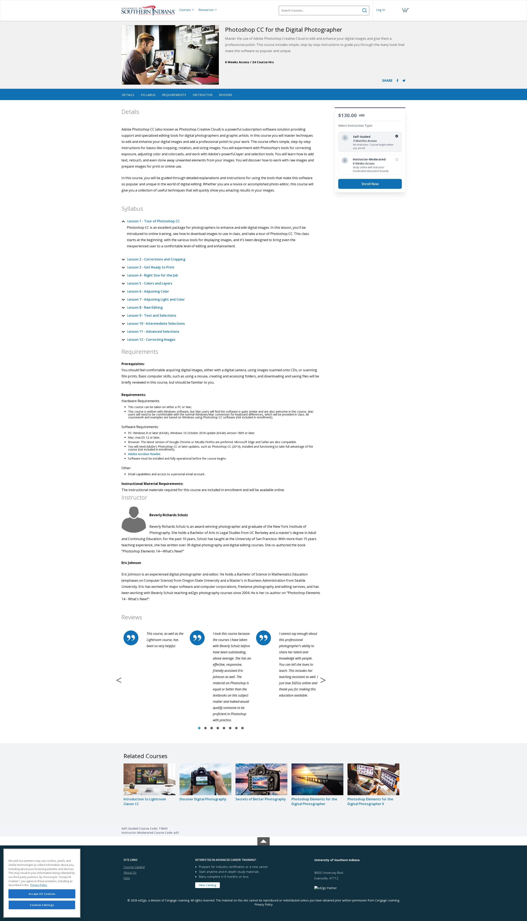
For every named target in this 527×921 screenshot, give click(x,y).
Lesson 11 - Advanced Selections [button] (153, 331)
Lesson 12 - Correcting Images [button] (151, 339)
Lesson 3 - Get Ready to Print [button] (150, 267)
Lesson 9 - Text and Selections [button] (151, 315)
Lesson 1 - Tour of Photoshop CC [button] (153, 221)
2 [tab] (205, 728)
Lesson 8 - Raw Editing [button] (145, 307)
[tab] (218, 221)
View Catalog (207, 885)
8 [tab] (242, 728)
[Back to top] (263, 841)
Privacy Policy (263, 904)
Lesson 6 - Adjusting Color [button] (148, 291)
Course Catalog (134, 867)
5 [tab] (224, 728)
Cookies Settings (42, 905)
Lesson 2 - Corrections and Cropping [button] (156, 259)
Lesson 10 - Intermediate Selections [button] (156, 323)
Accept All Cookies (42, 894)
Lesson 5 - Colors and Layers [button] (149, 283)
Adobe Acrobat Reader (144, 454)
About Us (130, 872)
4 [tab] (218, 728)
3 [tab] (212, 728)
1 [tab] (199, 728)
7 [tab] (236, 728)
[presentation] (186, 9)
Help (127, 878)
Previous (118, 680)
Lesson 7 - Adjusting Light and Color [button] (156, 299)
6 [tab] (230, 728)
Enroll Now (370, 184)
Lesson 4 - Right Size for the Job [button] (152, 275)
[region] (41, 883)
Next (323, 680)
